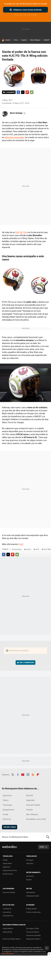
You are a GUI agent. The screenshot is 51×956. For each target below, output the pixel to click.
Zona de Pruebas (33, 805)
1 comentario (10, 92)
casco (28, 549)
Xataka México (8, 928)
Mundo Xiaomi (8, 874)
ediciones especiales (14, 137)
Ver (26, 662)
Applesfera (6, 867)
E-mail (31, 92)
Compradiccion (8, 916)
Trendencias (7, 909)
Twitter (23, 92)
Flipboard (27, 92)
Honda (5, 814)
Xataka (5, 860)
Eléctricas (7, 819)
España (24, 40)
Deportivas (7, 795)
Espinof (29, 880)
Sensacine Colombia (33, 935)
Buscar (47, 837)
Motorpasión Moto (32, 896)
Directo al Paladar (9, 892)
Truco (16, 40)
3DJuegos (29, 860)
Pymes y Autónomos (33, 912)
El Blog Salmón (31, 909)
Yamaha (29, 810)
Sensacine (30, 876)
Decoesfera (7, 912)
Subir (41, 847)
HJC (21, 544)
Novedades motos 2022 (36, 819)
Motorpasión (30, 892)
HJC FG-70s (21, 232)
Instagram (28, 774)
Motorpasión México (33, 939)
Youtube (23, 774)
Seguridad (30, 800)
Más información (8, 953)
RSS (33, 774)
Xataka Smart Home (10, 870)
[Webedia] (9, 848)
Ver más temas (9, 827)
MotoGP (47, 40)
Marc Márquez (35, 40)
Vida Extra (29, 863)
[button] (17, 113)
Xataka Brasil (7, 932)
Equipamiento (8, 810)
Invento (7, 40)
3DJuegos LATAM (32, 928)
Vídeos (6, 800)
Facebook (18, 92)
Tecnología (7, 805)
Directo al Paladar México (12, 939)
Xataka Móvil (7, 863)
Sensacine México (32, 932)
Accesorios (17, 549)
